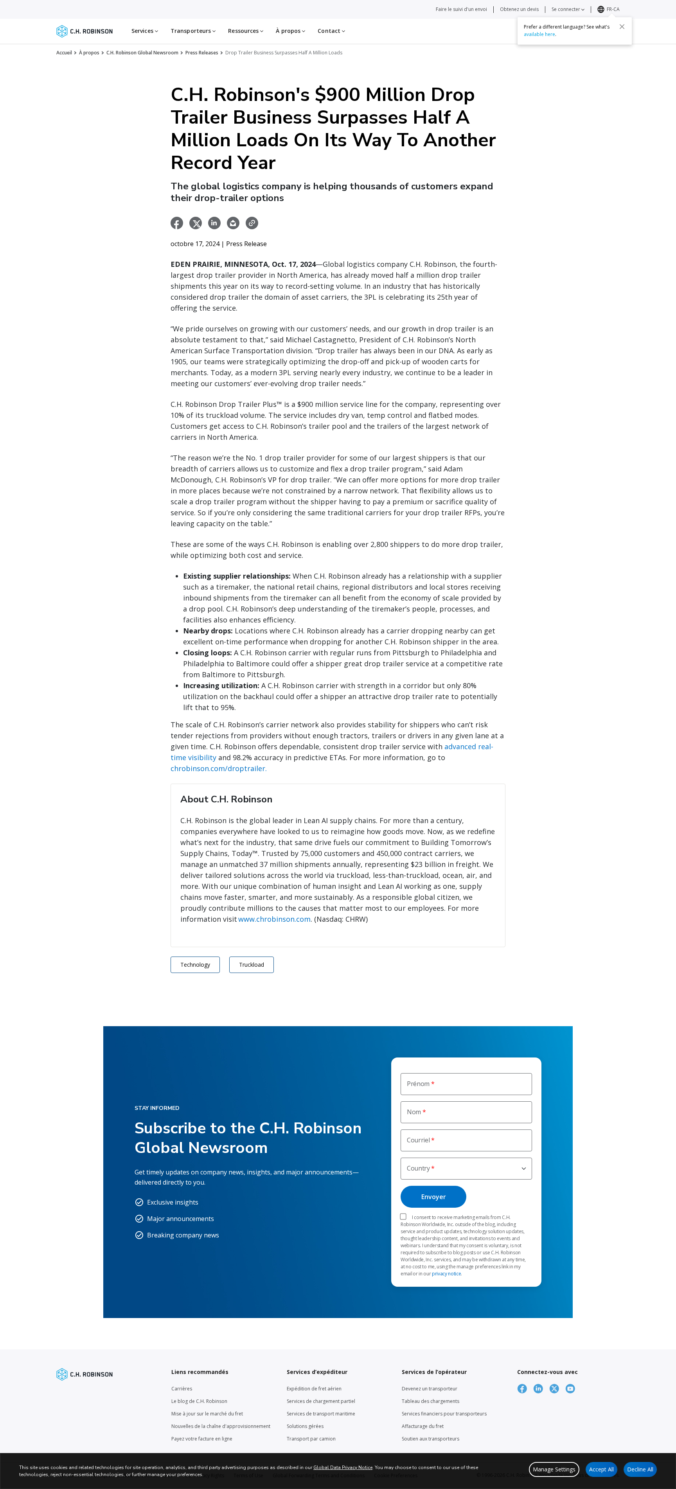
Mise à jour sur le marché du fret (207, 1413)
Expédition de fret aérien (314, 1388)
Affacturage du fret (423, 1426)
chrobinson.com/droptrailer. (219, 768)
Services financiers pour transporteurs (444, 1413)
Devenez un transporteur (429, 1388)
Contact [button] (330, 30)
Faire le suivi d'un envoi (461, 9)
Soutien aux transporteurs (430, 1438)
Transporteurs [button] (191, 30)
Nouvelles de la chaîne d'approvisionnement (220, 1426)
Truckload (251, 964)
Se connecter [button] (566, 9)
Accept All (601, 1469)
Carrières (181, 1388)
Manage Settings (554, 1469)
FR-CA (613, 9)
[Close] (622, 26)
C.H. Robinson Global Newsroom (142, 52)
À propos (89, 52)
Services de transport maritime (321, 1413)
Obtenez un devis (519, 9)
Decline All (640, 1469)
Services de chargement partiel (321, 1401)
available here (539, 34)
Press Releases (201, 52)
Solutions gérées (305, 1426)
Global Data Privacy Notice (342, 1467)
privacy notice (446, 1273)
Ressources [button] (244, 30)
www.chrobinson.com (274, 919)
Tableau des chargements (430, 1401)
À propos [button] (289, 30)
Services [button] (143, 30)
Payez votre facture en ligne (201, 1438)
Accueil (64, 52)
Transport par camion (311, 1438)
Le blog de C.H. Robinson (199, 1401)
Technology (195, 964)
